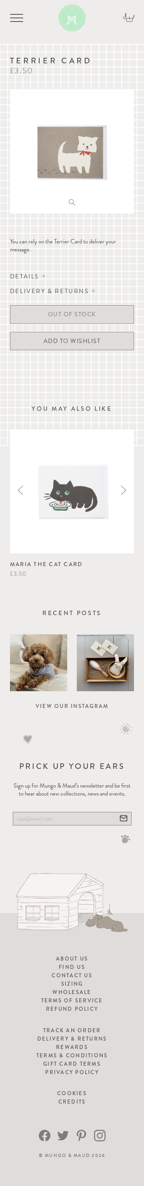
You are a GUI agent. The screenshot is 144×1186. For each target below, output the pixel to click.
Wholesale (71, 992)
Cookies (72, 1093)
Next (123, 490)
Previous (20, 490)
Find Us (72, 967)
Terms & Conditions (72, 1055)
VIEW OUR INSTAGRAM (72, 706)
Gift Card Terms (72, 1064)
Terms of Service (72, 1000)
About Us (72, 959)
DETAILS (26, 276)
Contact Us (72, 975)
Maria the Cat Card (46, 564)
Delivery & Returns (72, 1039)
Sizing (72, 984)
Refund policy (72, 1009)
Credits (72, 1102)
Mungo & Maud (67, 1155)
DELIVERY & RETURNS (50, 291)
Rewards (72, 1047)
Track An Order (72, 1030)
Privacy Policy (72, 1072)
